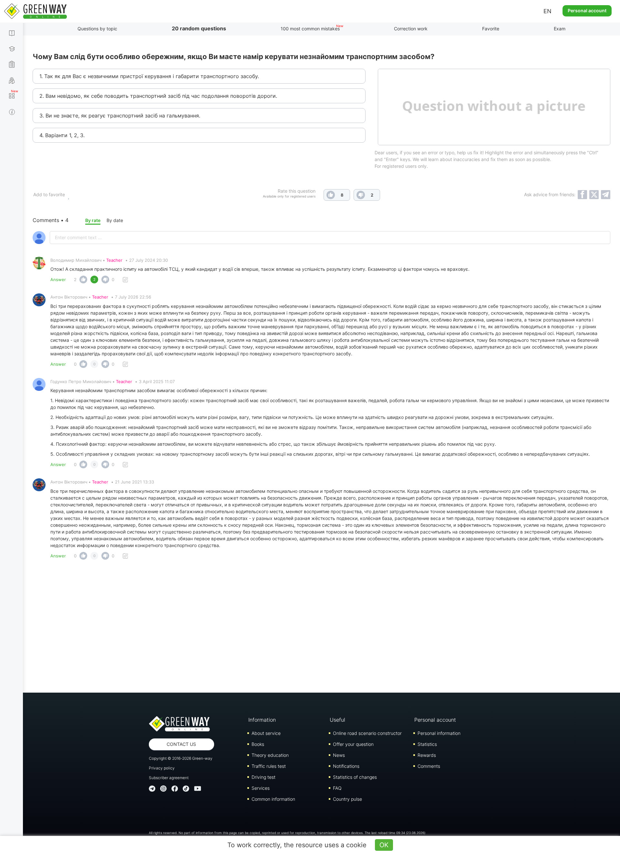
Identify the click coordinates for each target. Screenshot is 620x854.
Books (258, 744)
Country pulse (347, 799)
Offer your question (353, 744)
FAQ (337, 788)
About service (266, 733)
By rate (92, 220)
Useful (337, 720)
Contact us (181, 744)
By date (115, 220)
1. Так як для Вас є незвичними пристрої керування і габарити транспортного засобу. (149, 76)
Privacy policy (162, 768)
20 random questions (199, 28)
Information (262, 720)
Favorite (490, 28)
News (339, 755)
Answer (58, 279)
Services (261, 788)
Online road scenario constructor (367, 733)
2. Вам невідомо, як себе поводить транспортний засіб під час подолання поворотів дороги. (158, 96)
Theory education (270, 755)
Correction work (411, 28)
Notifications (346, 766)
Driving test (263, 777)
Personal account (587, 10)
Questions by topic (97, 28)
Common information (273, 799)
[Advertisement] (321, 628)
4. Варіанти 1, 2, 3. (62, 135)
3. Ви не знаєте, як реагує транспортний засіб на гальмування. (119, 115)
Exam (559, 28)
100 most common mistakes (310, 28)
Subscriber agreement (169, 777)
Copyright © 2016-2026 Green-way (180, 758)
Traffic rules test (269, 766)
